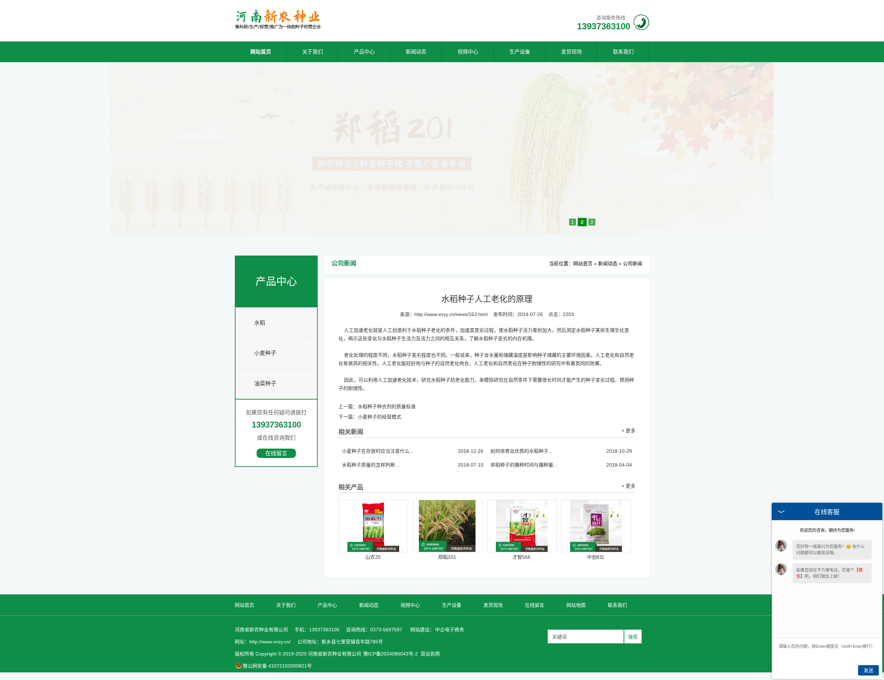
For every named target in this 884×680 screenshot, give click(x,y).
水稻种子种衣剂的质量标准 (387, 406)
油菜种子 (265, 383)
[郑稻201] (447, 526)
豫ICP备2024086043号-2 (390, 654)
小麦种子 (265, 353)
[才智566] (522, 526)
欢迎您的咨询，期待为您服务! (827, 530)
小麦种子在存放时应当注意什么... (412, 451)
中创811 (595, 557)
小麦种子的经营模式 (379, 417)
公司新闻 (632, 263)
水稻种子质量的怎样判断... (412, 465)
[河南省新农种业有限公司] (278, 28)
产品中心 (364, 52)
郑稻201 (447, 557)
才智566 (521, 557)
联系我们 (623, 52)
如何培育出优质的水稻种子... (561, 451)
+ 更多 (628, 430)
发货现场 (571, 52)
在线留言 (276, 453)
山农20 (373, 557)
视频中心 (468, 52)
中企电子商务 (449, 629)
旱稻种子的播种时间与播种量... (561, 465)
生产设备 (519, 52)
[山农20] (373, 526)
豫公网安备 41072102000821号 (277, 666)
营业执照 (430, 654)
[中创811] (596, 526)
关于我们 (312, 52)
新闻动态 (416, 52)
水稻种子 (402, 355)
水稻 (259, 323)
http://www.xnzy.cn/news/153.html (451, 314)
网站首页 (260, 52)
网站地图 (576, 605)
